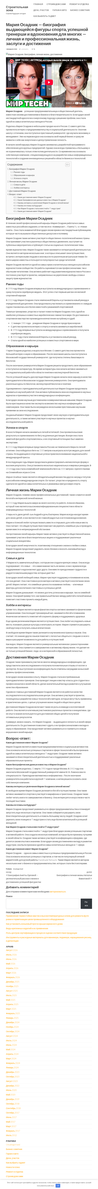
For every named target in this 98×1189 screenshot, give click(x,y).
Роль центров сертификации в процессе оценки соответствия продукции (41, 933)
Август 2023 (12, 1081)
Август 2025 (12, 990)
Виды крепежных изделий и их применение (27, 928)
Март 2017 (11, 1126)
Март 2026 (11, 972)
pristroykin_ (25, 49)
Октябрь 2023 (12, 1076)
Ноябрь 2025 (12, 986)
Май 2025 (10, 1000)
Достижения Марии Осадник (22, 191)
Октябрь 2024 (12, 1031)
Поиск (9, 896)
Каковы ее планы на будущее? (30, 206)
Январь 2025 (12, 1018)
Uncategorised (18, 869)
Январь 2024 (12, 1067)
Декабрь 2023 (12, 1072)
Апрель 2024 (12, 1054)
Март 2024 (11, 1058)
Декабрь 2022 (12, 1085)
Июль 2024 (11, 1040)
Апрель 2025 (12, 1004)
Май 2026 (10, 963)
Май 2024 (10, 1049)
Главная (38, 4)
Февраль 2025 (13, 1013)
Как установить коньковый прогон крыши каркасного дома (34, 923)
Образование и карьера (24, 175)
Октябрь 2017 (12, 1112)
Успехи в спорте (21, 178)
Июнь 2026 (11, 959)
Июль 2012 (11, 1135)
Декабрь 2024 (12, 1022)
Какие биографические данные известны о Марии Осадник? (42, 200)
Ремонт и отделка (79, 4)
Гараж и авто (59, 10)
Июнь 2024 (11, 1045)
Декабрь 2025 (12, 981)
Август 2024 (12, 1036)
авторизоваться (58, 891)
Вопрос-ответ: (15, 194)
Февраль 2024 (13, 1063)
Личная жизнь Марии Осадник (23, 181)
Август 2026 (12, 950)
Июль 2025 (11, 995)
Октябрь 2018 (12, 1103)
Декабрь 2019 (12, 1099)
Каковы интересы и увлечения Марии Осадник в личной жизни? (43, 203)
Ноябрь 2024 (12, 1027)
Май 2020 (10, 1094)
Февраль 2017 (13, 1130)
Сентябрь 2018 (13, 1108)
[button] (66, 165)
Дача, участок (41, 10)
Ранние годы (19, 172)
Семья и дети (19, 184)
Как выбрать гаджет (44, 16)
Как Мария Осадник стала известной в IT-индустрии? (39, 208)
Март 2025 (11, 1008)
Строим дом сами (56, 4)
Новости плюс (13, 1167)
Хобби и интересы (22, 188)
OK (58, 1186)
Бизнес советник (80, 10)
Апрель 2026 (12, 968)
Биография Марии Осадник (22, 169)
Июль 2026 (11, 954)
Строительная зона (17, 8)
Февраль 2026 (13, 977)
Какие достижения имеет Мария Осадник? (35, 197)
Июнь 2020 (11, 1090)
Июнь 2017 (11, 1117)
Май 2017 (10, 1121)
